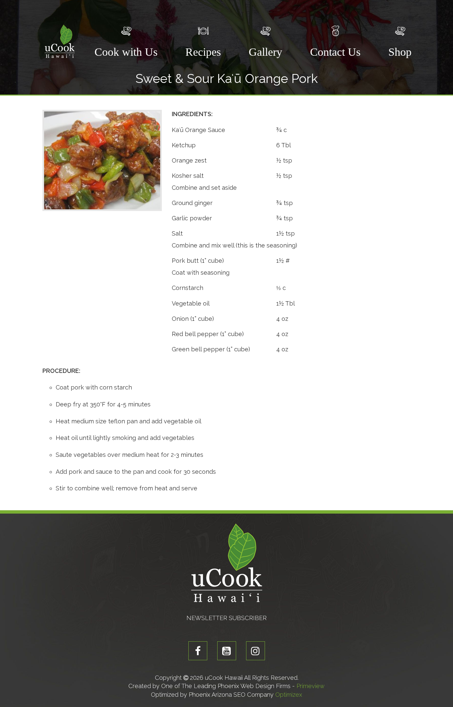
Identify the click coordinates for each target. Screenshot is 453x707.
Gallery (265, 52)
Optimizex (288, 694)
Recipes (203, 52)
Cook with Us (126, 52)
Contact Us (335, 52)
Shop (400, 52)
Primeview (310, 685)
